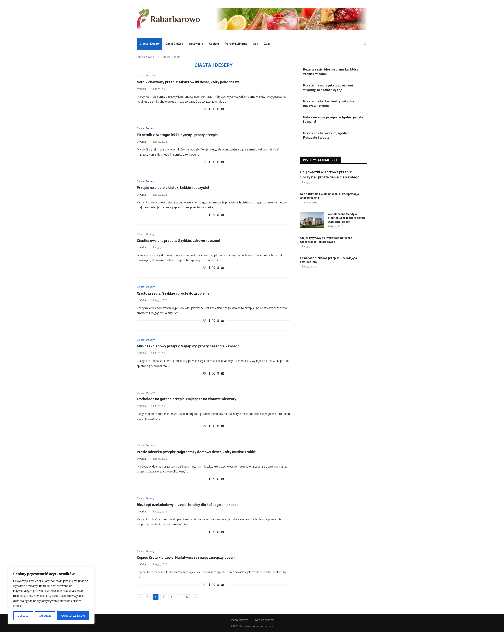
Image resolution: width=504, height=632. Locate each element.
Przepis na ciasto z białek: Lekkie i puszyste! (173, 188)
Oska (143, 89)
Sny (255, 43)
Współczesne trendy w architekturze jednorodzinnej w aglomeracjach (347, 218)
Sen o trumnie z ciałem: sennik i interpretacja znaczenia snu (329, 196)
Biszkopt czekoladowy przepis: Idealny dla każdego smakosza (187, 505)
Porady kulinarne (236, 43)
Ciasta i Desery (149, 43)
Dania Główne (174, 43)
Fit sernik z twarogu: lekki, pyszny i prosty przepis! (178, 135)
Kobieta (214, 43)
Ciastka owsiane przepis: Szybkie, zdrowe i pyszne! (178, 241)
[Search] (365, 44)
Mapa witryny (239, 620)
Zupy (267, 43)
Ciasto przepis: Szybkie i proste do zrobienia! (173, 293)
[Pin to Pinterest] (218, 109)
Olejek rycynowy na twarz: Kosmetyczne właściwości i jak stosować (326, 239)
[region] (51, 595)
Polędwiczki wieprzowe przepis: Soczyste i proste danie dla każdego (329, 174)
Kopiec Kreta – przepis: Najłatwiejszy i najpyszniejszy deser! (186, 557)
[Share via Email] (222, 109)
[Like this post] (204, 109)
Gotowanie (196, 43)
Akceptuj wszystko (73, 615)
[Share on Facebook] (209, 109)
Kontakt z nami (264, 620)
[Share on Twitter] (213, 109)
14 (187, 597)
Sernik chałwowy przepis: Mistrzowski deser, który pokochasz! (188, 82)
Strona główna (145, 56)
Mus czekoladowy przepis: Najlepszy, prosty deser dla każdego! (189, 346)
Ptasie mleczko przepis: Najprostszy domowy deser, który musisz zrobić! (196, 452)
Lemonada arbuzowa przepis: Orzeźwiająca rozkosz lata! (328, 260)
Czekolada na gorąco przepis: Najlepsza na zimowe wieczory (186, 399)
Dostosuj (23, 615)
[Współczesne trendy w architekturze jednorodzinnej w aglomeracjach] (312, 220)
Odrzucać (45, 615)
